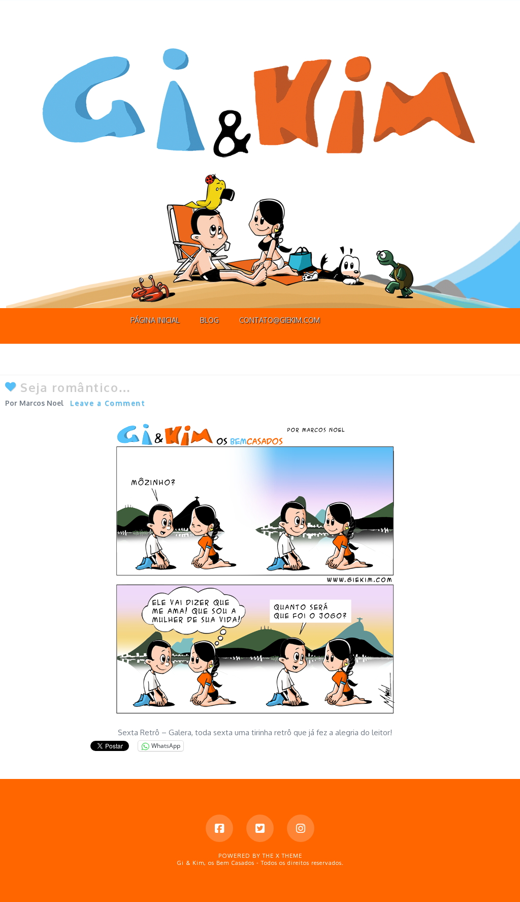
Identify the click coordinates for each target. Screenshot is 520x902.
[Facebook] (219, 828)
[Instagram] (300, 828)
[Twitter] (260, 828)
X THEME (289, 855)
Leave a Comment (108, 403)
